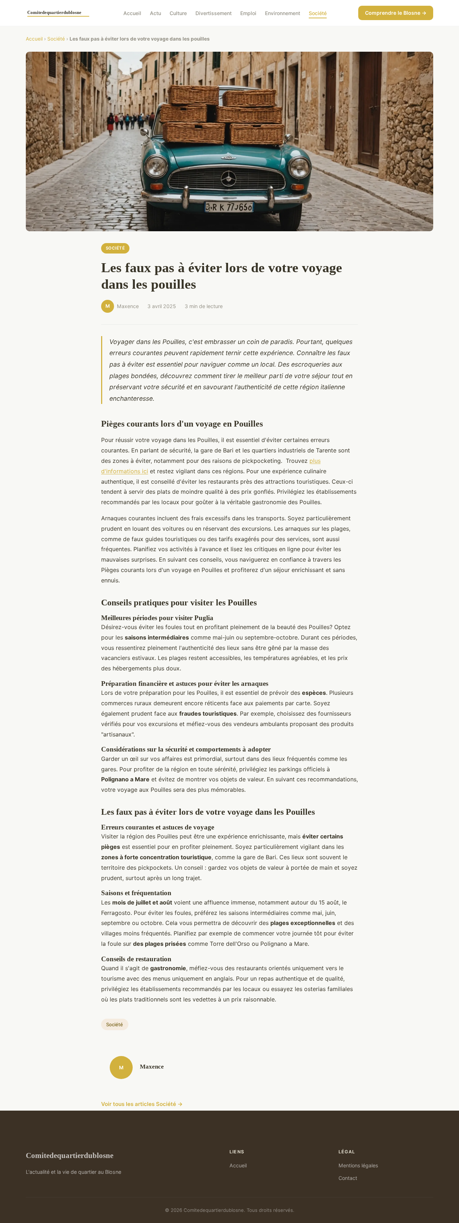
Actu (155, 13)
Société (318, 13)
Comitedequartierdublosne (69, 1155)
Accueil (132, 13)
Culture (178, 13)
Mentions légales (358, 1165)
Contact (348, 1178)
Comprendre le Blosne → (395, 13)
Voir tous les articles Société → (142, 1104)
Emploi (248, 13)
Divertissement (213, 13)
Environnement (282, 13)
